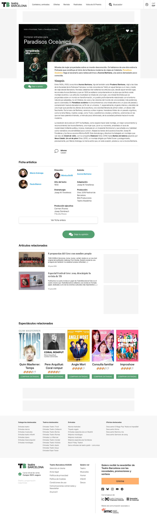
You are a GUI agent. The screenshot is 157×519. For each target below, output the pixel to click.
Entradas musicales (25, 432)
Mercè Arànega (36, 173)
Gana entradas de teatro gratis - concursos (84, 445)
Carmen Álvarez (61, 208)
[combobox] (126, 4)
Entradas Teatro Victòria (51, 442)
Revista (66, 4)
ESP (153, 6)
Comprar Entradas (30, 376)
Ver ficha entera (58, 220)
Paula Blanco (35, 184)
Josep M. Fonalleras (85, 185)
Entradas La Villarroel (50, 437)
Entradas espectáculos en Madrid (80, 432)
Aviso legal (54, 472)
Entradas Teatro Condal (51, 440)
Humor (83, 475)
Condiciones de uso (58, 482)
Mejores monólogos (75, 434)
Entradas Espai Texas (50, 450)
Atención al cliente (57, 468)
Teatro (40, 29)
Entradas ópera (23, 437)
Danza (83, 482)
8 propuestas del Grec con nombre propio (69, 253)
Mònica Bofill (67, 175)
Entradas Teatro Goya (51, 448)
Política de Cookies (58, 479)
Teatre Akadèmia (84, 201)
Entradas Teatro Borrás (51, 432)
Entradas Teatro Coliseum (52, 429)
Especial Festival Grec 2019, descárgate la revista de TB (69, 275)
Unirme (120, 481)
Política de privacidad (59, 475)
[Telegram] (122, 489)
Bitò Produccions (84, 198)
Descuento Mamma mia (115, 432)
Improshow (127, 364)
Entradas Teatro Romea (51, 434)
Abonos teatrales (74, 427)
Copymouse (22, 483)
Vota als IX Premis (93, 4)
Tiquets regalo (73, 429)
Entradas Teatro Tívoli (51, 427)
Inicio (26, 29)
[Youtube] (117, 489)
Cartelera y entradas (40, 4)
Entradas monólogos (25, 442)
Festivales (78, 4)
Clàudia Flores (60, 214)
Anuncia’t (54, 492)
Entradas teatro (23, 427)
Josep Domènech (61, 211)
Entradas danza (24, 429)
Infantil (83, 479)
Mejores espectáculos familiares (80, 440)
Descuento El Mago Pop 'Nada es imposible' (122, 427)
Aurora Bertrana (84, 174)
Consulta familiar (103, 364)
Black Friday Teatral (75, 442)
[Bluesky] (107, 489)
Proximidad (33, 29)
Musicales (84, 472)
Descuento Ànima (112, 429)
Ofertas (56, 4)
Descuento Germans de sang (117, 434)
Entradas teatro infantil (26, 434)
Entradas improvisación (26, 440)
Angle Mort (78, 364)
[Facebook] (102, 489)
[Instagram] (112, 489)
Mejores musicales (75, 437)
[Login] (146, 4)
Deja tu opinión (37, 86)
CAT (153, 3)
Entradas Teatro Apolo (51, 445)
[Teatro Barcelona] (14, 4)
